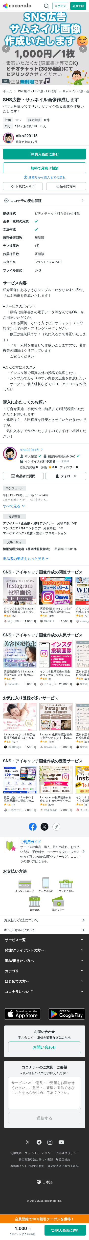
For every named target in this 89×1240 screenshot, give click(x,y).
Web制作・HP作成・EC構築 (37, 91)
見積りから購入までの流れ (47, 177)
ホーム (7, 91)
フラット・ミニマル (47, 261)
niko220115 (29, 449)
